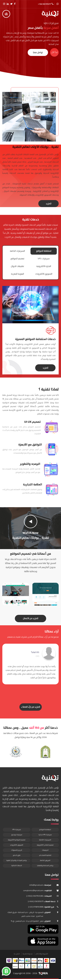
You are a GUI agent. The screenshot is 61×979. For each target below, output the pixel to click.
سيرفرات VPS (44, 258)
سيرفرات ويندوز (16, 834)
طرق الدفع (16, 855)
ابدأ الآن (54, 52)
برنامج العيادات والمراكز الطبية (16, 860)
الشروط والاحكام (42, 953)
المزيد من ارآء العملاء (30, 707)
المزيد (48, 203)
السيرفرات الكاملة (45, 840)
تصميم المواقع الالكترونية (16, 840)
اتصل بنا (17, 953)
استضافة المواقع (43, 251)
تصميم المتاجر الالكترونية (45, 845)
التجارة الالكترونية (43, 266)
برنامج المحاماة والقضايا (45, 865)
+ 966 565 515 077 (44, 4)
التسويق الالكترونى (43, 274)
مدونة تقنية (28, 953)
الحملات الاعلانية (16, 865)
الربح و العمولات (16, 850)
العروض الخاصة (45, 860)
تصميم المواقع (17, 258)
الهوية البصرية (17, 274)
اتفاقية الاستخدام (45, 855)
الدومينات (45, 850)
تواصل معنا (38, 52)
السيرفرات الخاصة (17, 251)
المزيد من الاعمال (30, 618)
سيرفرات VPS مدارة (45, 834)
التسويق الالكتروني (16, 845)
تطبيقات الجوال (17, 266)
